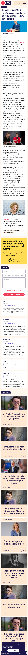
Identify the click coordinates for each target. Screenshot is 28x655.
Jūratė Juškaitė (16, 230)
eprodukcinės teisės (8, 230)
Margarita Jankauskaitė (8, 232)
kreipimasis (20, 42)
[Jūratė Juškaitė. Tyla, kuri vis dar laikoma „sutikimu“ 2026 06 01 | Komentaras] (14, 592)
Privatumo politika (7, 647)
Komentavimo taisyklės (14, 290)
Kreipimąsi (6, 219)
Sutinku (13, 650)
